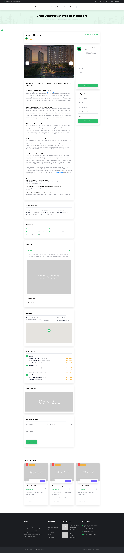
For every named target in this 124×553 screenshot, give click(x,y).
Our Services (51, 532)
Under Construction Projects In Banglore (56, 19)
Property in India (59, 172)
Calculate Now (88, 121)
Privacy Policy (96, 549)
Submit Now (31, 442)
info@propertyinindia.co (90, 534)
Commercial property (53, 525)
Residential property (53, 527)
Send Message (88, 85)
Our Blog (50, 534)
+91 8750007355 (115, 1)
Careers (50, 530)
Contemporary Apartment (60, 486)
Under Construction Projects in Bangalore (46, 92)
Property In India (28, 549)
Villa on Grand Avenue (33, 486)
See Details (31, 501)
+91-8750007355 (88, 531)
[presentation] (27, 63)
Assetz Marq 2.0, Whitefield (75, 19)
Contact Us (51, 537)
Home (43, 19)
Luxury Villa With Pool (84, 486)
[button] (49, 331)
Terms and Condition (86, 549)
